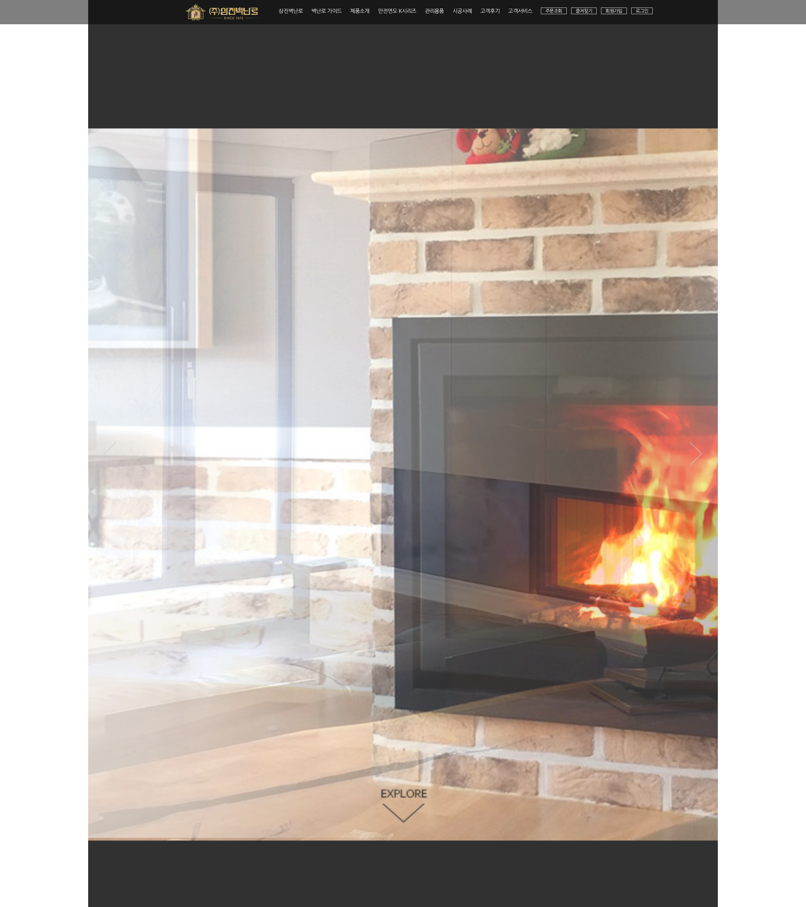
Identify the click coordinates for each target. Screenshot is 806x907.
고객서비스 (520, 11)
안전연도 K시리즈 (397, 11)
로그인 (642, 11)
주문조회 (553, 11)
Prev (110, 453)
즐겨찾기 (584, 11)
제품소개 (359, 11)
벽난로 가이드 (326, 11)
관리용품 (434, 11)
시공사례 (462, 11)
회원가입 (613, 11)
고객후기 (490, 11)
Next (696, 453)
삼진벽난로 (291, 11)
